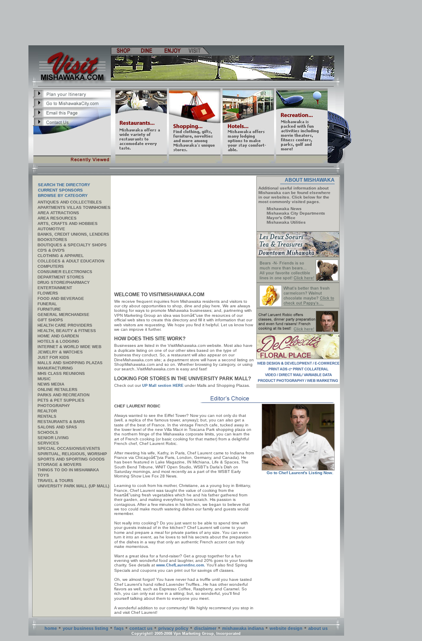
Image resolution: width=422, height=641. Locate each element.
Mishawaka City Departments (296, 213)
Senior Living (53, 437)
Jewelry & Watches (60, 352)
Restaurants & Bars (61, 421)
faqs (119, 628)
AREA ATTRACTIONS (58, 213)
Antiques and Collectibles (70, 202)
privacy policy (173, 628)
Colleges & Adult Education (71, 261)
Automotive (51, 229)
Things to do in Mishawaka (68, 470)
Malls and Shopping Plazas (70, 362)
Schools (48, 432)
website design (286, 628)
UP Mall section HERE (162, 386)
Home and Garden (58, 336)
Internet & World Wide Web (69, 346)
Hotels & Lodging (58, 341)
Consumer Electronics (65, 271)
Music (44, 379)
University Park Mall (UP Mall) (73, 486)
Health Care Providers (65, 325)
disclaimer (205, 628)
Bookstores (52, 239)
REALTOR (47, 411)
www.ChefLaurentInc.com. (180, 565)
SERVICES (48, 443)
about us (318, 628)
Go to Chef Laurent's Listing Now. (300, 472)
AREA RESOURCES (57, 218)
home (51, 628)
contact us (140, 628)
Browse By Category (63, 195)
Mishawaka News (284, 208)
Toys (43, 475)
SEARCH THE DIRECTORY (64, 184)
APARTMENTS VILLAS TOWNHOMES (74, 207)
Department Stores (61, 277)
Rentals (47, 416)
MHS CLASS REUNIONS (61, 373)
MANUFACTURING (55, 368)
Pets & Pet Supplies (61, 400)
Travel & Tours (55, 480)
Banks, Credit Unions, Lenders (73, 234)
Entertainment (55, 287)
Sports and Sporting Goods (71, 459)
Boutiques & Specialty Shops (72, 245)
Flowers (48, 293)
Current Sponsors (60, 190)
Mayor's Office (281, 217)
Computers (51, 266)
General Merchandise (63, 314)
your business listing (85, 628)
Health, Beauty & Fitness (67, 330)
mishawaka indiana (243, 628)
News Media (51, 384)
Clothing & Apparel (61, 255)
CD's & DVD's (51, 250)
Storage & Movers (60, 464)
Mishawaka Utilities (286, 222)
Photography (54, 405)
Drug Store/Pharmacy (64, 282)
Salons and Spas (57, 427)
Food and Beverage (61, 298)
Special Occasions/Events (69, 448)
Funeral (47, 304)
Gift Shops (50, 320)
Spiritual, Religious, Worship (72, 454)
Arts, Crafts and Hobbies (68, 223)
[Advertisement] (187, 22)
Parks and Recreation (63, 395)
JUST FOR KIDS (53, 357)
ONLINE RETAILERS (57, 389)
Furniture (49, 309)
